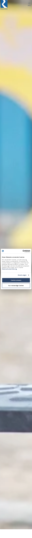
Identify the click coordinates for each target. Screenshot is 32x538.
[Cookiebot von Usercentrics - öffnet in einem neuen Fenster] (23, 251)
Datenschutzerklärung (9, 269)
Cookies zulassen (16, 280)
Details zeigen (22, 275)
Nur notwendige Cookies (16, 285)
